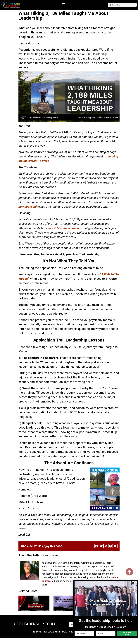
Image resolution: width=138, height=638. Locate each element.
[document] (69, 319)
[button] (133, 583)
